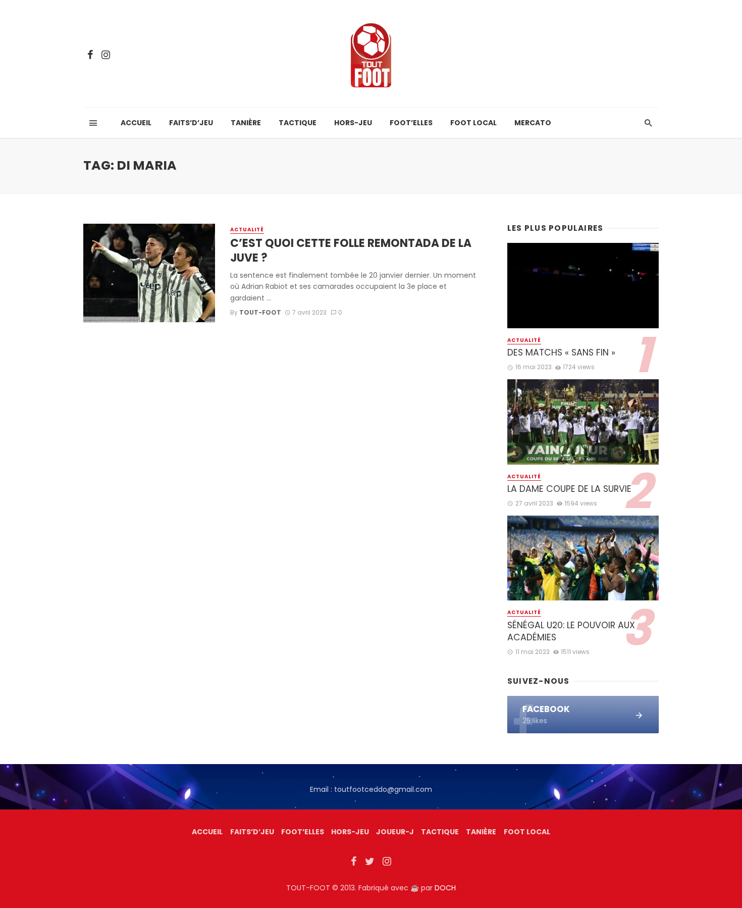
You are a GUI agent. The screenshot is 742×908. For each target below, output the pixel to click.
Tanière (246, 123)
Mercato (532, 123)
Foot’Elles (411, 123)
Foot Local (473, 123)
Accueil (136, 123)
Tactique (297, 123)
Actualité (247, 229)
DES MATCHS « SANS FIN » (561, 352)
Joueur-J (395, 832)
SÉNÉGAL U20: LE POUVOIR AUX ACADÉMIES (571, 631)
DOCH (445, 888)
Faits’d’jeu (191, 123)
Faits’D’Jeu (252, 832)
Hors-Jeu (353, 123)
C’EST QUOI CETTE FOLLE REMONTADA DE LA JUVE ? (350, 250)
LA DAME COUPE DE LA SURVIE (569, 489)
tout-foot (260, 312)
